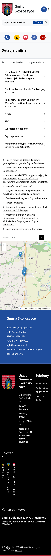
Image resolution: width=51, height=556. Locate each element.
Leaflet (24, 308)
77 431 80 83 (42, 387)
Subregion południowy (16, 128)
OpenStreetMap (35, 308)
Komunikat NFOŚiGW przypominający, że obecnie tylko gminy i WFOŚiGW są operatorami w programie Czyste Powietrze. (25, 178)
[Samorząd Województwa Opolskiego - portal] (8, 464)
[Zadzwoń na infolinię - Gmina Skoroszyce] (8, 37)
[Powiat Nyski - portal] (3, 464)
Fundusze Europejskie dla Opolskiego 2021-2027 (24, 91)
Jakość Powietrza (14, 202)
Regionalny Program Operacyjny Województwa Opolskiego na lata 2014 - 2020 (22, 103)
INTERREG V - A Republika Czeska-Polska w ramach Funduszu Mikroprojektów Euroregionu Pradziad (22, 76)
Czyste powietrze (14, 136)
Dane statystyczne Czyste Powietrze (24, 228)
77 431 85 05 (42, 392)
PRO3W (18, 550)
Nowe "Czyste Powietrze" (19, 186)
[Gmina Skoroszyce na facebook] (34, 37)
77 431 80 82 (42, 383)
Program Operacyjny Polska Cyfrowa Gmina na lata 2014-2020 (24, 145)
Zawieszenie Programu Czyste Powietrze (26, 198)
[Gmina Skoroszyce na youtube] (25, 37)
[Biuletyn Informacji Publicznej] (42, 37)
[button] (20, 254)
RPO (7, 121)
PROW (8, 113)
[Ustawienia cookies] (8, 548)
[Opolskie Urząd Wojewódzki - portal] (14, 464)
